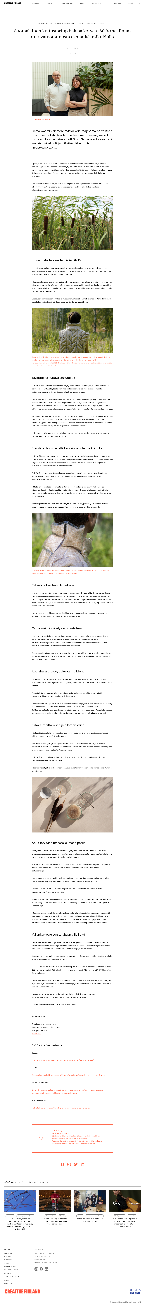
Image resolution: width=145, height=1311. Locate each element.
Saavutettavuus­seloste (44, 1253)
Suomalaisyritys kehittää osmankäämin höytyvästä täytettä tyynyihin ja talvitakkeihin (70, 1075)
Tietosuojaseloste (42, 1256)
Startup (81, 23)
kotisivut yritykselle (111, 1305)
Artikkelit (36, 3)
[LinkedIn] (82, 1165)
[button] (116, 3)
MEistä (130, 3)
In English (8, 1283)
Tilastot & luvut (97, 3)
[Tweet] (76, 1165)
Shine (82, 3)
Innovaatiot (91, 23)
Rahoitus (103, 23)
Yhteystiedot (39, 1250)
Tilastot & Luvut (11, 1270)
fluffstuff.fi (36, 1033)
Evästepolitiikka (41, 1260)
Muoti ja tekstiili (45, 23)
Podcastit (8, 1256)
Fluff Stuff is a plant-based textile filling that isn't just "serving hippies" (63, 1060)
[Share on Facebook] (62, 1165)
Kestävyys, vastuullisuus (64, 23)
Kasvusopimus (67, 3)
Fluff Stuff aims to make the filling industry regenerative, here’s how (61, 1108)
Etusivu (7, 1249)
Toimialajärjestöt (11, 1277)
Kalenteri (51, 3)
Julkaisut (8, 1273)
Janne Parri (136, 1305)
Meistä (7, 1280)
